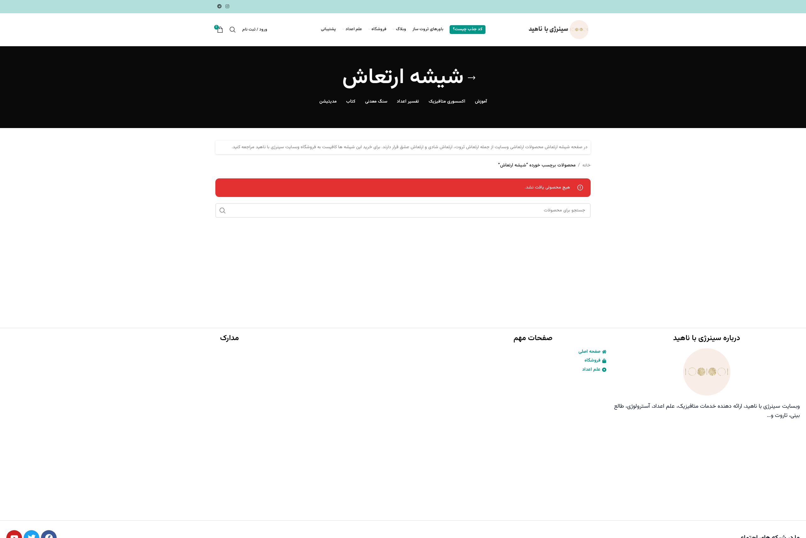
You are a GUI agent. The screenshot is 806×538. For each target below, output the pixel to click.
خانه (586, 165)
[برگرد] (472, 78)
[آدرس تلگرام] (219, 6)
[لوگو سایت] (558, 29)
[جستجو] (232, 29)
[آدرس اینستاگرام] (227, 6)
